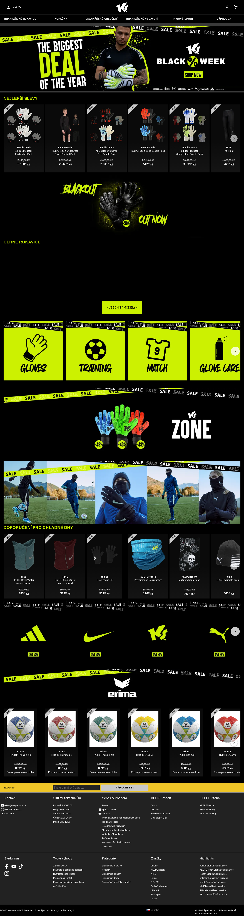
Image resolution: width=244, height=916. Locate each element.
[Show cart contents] (236, 7)
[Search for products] (227, 7)
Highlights (207, 858)
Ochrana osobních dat (206, 913)
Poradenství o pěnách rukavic (116, 842)
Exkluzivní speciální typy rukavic (68, 882)
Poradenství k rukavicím (113, 826)
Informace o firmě (227, 910)
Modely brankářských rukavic (116, 830)
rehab (154, 898)
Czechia (155, 910)
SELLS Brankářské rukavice (213, 894)
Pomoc (105, 805)
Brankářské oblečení (102, 19)
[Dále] (235, 351)
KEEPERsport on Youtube (13, 866)
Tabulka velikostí (110, 822)
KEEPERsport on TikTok (20, 866)
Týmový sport (183, 19)
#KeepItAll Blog (207, 809)
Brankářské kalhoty (111, 874)
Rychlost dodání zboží (64, 874)
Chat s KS (9, 813)
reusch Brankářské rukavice (213, 874)
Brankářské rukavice (20, 19)
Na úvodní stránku (122, 7)
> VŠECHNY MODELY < (122, 307)
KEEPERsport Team (160, 813)
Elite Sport (156, 894)
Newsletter (9, 787)
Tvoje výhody (62, 858)
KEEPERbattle (207, 805)
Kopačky (61, 19)
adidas (154, 865)
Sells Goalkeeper (159, 886)
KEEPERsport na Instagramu (6, 873)
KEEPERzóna (210, 798)
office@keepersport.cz (15, 805)
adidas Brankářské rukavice (213, 865)
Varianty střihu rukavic (112, 834)
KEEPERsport (161, 798)
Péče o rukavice (110, 838)
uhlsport (155, 890)
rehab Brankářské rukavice (213, 882)
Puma (154, 878)
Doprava (106, 813)
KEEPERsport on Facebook (6, 866)
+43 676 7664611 (13, 809)
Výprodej (224, 19)
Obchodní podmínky (205, 910)
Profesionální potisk (62, 878)
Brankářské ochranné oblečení (68, 870)
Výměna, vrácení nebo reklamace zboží (121, 818)
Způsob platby (109, 809)
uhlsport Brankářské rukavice (214, 878)
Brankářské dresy (110, 878)
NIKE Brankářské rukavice (212, 886)
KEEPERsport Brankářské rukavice (217, 870)
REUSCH (155, 882)
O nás (154, 805)
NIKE (153, 874)
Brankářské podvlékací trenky (116, 882)
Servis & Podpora (114, 798)
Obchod (155, 809)
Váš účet (17, 7)
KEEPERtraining (208, 813)
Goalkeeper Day (159, 818)
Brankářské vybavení (142, 19)
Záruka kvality (60, 865)
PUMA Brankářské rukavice (213, 890)
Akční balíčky (59, 886)
